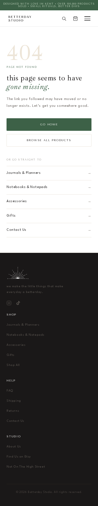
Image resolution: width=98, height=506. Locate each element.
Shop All (13, 365)
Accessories (49, 201)
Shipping (14, 400)
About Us (14, 446)
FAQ (10, 390)
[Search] (64, 18)
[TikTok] (18, 303)
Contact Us (49, 230)
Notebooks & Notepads (49, 187)
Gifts (49, 215)
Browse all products (49, 140)
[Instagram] (9, 303)
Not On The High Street (26, 466)
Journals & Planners (49, 173)
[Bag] (75, 18)
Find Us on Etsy (19, 456)
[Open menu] (87, 18)
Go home (49, 124)
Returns (13, 411)
